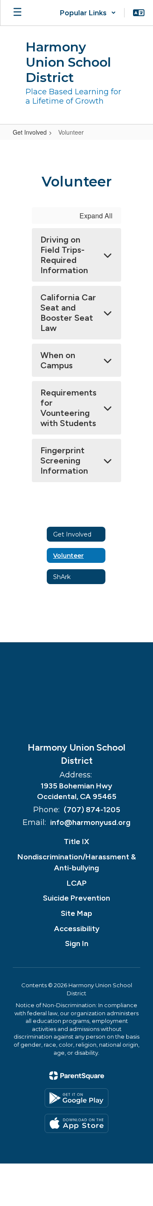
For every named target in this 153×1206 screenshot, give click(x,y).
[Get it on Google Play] (76, 1097)
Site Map (76, 913)
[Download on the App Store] (76, 1123)
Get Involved (30, 132)
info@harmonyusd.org (90, 822)
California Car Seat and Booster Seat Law (68, 312)
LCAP (77, 883)
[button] (88, 12)
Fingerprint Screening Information (64, 460)
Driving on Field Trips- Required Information (64, 254)
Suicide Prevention (76, 898)
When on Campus (57, 360)
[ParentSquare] (76, 1075)
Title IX (76, 841)
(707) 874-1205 (92, 809)
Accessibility (76, 928)
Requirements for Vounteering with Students (68, 407)
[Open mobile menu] (17, 12)
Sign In (76, 943)
